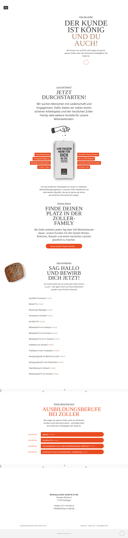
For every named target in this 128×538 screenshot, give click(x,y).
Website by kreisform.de (64, 533)
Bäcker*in (36, 304)
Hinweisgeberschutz (102, 526)
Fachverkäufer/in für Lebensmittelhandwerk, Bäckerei (69, 446)
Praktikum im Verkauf (41, 344)
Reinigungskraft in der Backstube (46, 362)
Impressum (83, 526)
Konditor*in (37, 321)
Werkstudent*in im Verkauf (43, 374)
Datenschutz (91, 526)
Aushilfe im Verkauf (40, 298)
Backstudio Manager (41, 310)
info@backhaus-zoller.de (64, 508)
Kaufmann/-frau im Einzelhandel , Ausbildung (65, 452)
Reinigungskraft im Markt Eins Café (47, 356)
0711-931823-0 (67, 505)
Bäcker (49, 434)
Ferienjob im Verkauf (41, 315)
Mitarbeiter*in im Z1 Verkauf (44, 339)
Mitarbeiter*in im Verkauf (43, 327)
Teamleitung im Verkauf (42, 368)
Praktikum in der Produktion (44, 350)
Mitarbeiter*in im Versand (43, 333)
